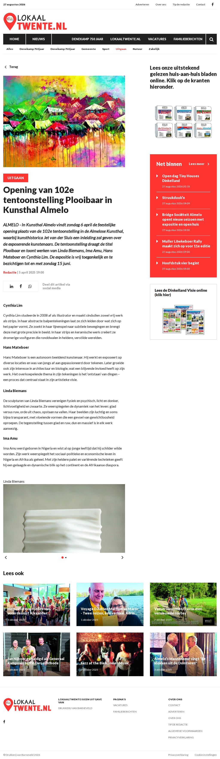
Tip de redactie (181, 4)
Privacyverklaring (181, 737)
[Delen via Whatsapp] (30, 286)
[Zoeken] (211, 39)
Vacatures (157, 39)
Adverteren (142, 4)
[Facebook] (213, 4)
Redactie (10, 272)
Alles (9, 49)
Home (14, 39)
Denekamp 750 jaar (87, 39)
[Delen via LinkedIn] (11, 286)
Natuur (137, 49)
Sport (105, 49)
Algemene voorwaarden (185, 731)
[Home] (35, 21)
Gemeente (88, 49)
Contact (200, 4)
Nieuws (38, 39)
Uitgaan (121, 49)
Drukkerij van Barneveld (75, 708)
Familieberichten (188, 39)
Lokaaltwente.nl (125, 39)
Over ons (161, 4)
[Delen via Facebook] (20, 286)
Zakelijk (154, 49)
